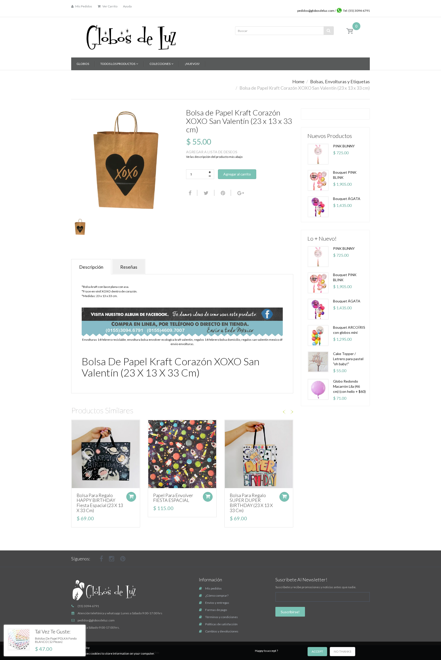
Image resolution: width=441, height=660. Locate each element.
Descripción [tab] (91, 267)
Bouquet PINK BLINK (345, 175)
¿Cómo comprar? (216, 595)
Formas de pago (216, 610)
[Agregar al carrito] (131, 497)
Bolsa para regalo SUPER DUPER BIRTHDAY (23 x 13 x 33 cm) (251, 502)
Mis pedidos (213, 588)
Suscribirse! (290, 612)
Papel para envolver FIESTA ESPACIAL (173, 497)
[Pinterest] (122, 558)
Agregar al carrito (237, 174)
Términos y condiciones (221, 617)
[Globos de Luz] (131, 35)
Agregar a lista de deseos (211, 152)
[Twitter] (205, 193)
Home (298, 81)
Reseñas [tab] (128, 267)
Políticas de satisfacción (221, 624)
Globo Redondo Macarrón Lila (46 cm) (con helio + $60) (349, 386)
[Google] (240, 193)
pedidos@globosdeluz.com (316, 11)
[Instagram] (111, 558)
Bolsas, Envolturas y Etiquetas (340, 81)
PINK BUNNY (344, 146)
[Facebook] (189, 193)
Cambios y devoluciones (221, 631)
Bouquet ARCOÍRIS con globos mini (349, 330)
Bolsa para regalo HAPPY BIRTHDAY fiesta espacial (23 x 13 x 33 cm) (100, 502)
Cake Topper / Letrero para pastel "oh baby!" (348, 358)
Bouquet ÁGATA (346, 198)
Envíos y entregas (217, 603)
